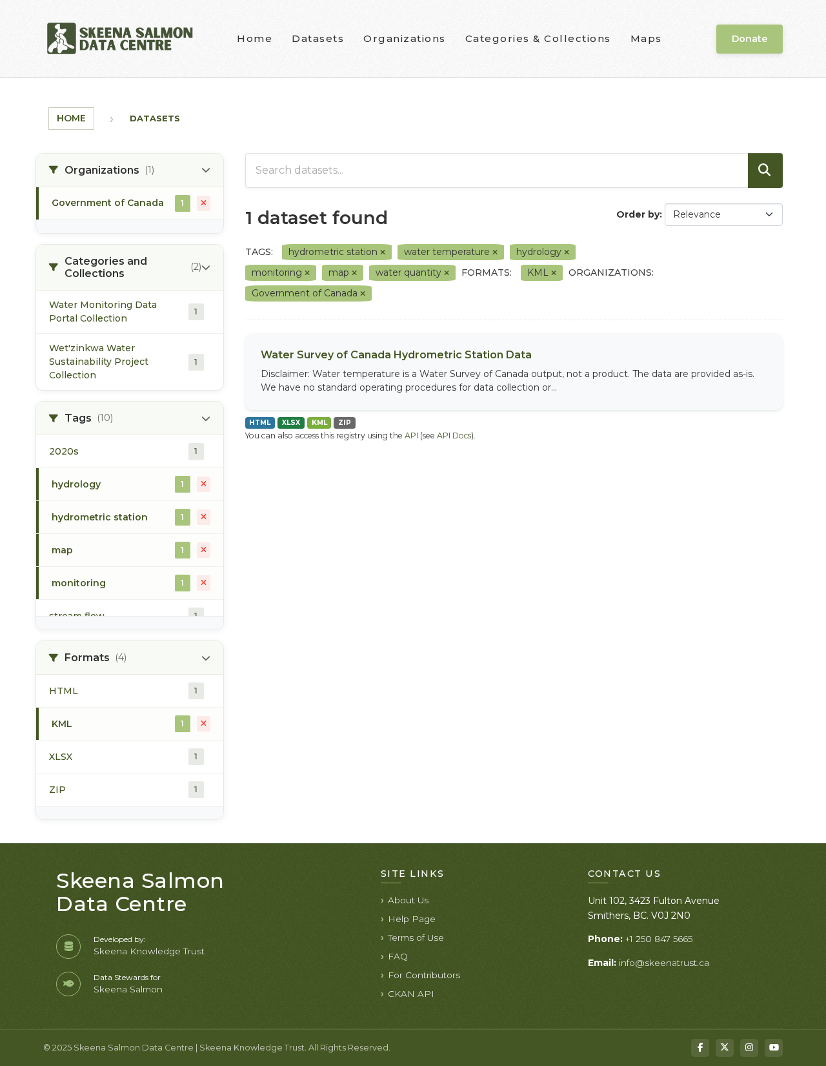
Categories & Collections (538, 38)
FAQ (398, 956)
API (411, 435)
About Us (408, 900)
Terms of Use (416, 937)
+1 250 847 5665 (658, 939)
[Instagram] (749, 1048)
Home (254, 38)
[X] (725, 1048)
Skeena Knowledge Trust (149, 951)
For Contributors (424, 975)
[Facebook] (700, 1048)
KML (319, 422)
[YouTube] (774, 1048)
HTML (259, 422)
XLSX (291, 422)
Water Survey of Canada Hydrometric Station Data (396, 355)
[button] (129, 170)
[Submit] (765, 170)
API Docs (454, 435)
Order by (638, 214)
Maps (646, 38)
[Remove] (382, 252)
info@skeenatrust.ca (664, 963)
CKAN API (411, 994)
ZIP (344, 422)
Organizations (404, 38)
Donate (749, 39)
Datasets (318, 38)
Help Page (412, 919)
